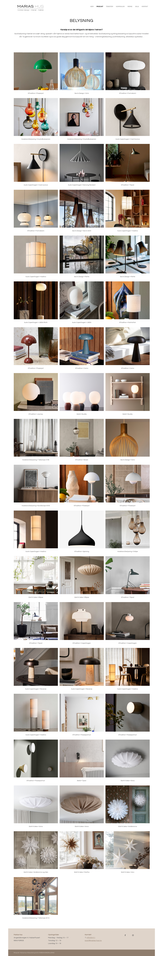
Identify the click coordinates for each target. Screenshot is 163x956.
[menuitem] (92, 6)
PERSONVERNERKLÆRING (46, 952)
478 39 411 (91, 938)
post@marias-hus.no (93, 940)
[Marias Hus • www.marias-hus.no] (34, 7)
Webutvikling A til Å (32, 952)
